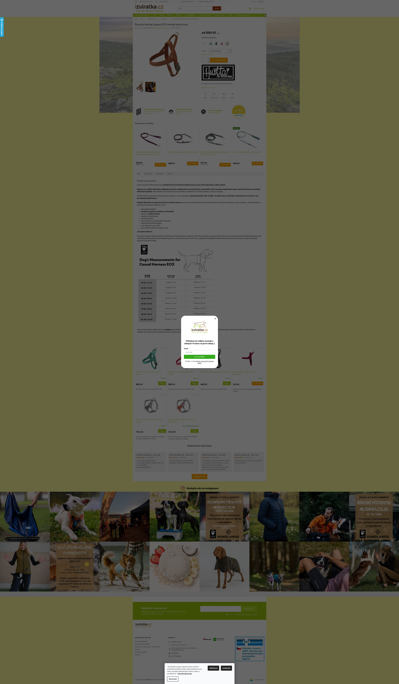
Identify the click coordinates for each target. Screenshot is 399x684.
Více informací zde (185, 674)
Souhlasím (226, 668)
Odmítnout (213, 668)
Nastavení (173, 679)
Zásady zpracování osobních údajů (204, 362)
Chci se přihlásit (199, 357)
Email (186, 349)
